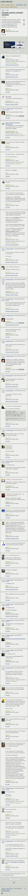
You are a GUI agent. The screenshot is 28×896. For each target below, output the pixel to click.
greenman (7, 159)
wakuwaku (7, 101)
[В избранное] (23, 20)
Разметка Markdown (18, 888)
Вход (25, 4)
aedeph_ (7, 572)
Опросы (7, 7)
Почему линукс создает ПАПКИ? (12, 13)
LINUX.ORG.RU (6, 2)
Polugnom (7, 184)
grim (6, 596)
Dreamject (7, 30)
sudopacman (8, 333)
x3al (6, 238)
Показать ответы (10, 64)
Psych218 (7, 780)
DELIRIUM (7, 612)
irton (6, 348)
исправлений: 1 (14, 62)
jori (6, 172)
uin (6, 272)
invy (6, 830)
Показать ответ (9, 77)
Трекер (11, 7)
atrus (6, 535)
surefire (7, 88)
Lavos (6, 422)
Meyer (6, 691)
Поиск (15, 7)
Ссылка (4, 34)
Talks (7, 10)
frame (6, 547)
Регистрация (19, 4)
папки (4, 17)
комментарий (9, 108)
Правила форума (9, 888)
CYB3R (7, 814)
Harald (7, 852)
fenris (6, 258)
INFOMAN (7, 627)
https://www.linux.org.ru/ (5, 891)
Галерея (8, 4)
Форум (2, 7)
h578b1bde (8, 642)
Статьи (13, 4)
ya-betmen (7, 711)
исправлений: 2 (18, 163)
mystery (7, 735)
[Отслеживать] (23, 24)
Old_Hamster (8, 486)
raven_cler (7, 723)
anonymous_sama (9, 131)
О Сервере (3, 888)
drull (6, 453)
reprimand (7, 561)
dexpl (6, 203)
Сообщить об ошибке (5, 889)
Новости (3, 4)
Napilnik (7, 502)
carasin (7, 514)
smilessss (7, 798)
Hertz (6, 58)
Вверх (25, 888)
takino (6, 586)
